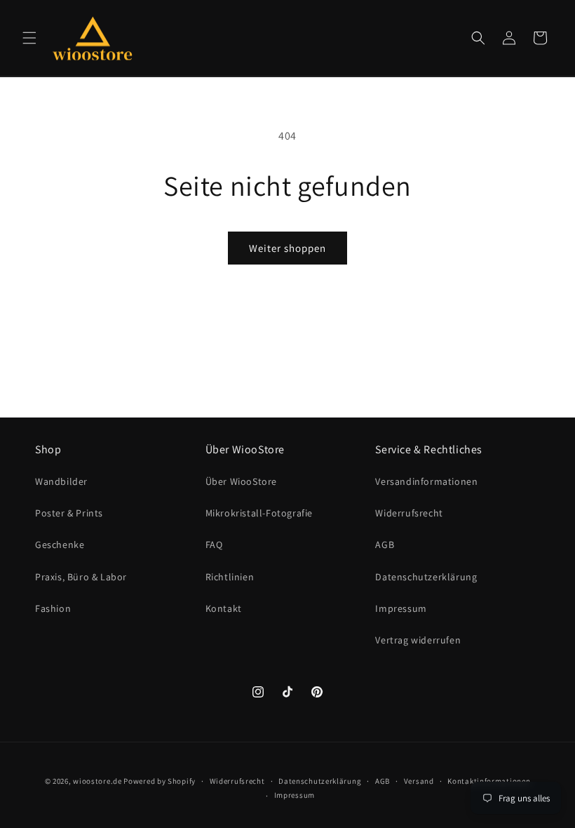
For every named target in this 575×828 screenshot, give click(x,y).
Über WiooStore (241, 481)
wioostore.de (97, 781)
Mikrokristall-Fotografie (259, 513)
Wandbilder (61, 481)
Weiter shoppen (287, 248)
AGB (384, 544)
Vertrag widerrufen (418, 640)
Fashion (53, 608)
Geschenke (59, 544)
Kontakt (223, 608)
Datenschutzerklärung (426, 576)
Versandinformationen (426, 481)
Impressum (400, 608)
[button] (29, 37)
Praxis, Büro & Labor (81, 576)
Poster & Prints (69, 513)
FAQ (214, 544)
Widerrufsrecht (408, 513)
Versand (419, 781)
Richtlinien (230, 576)
